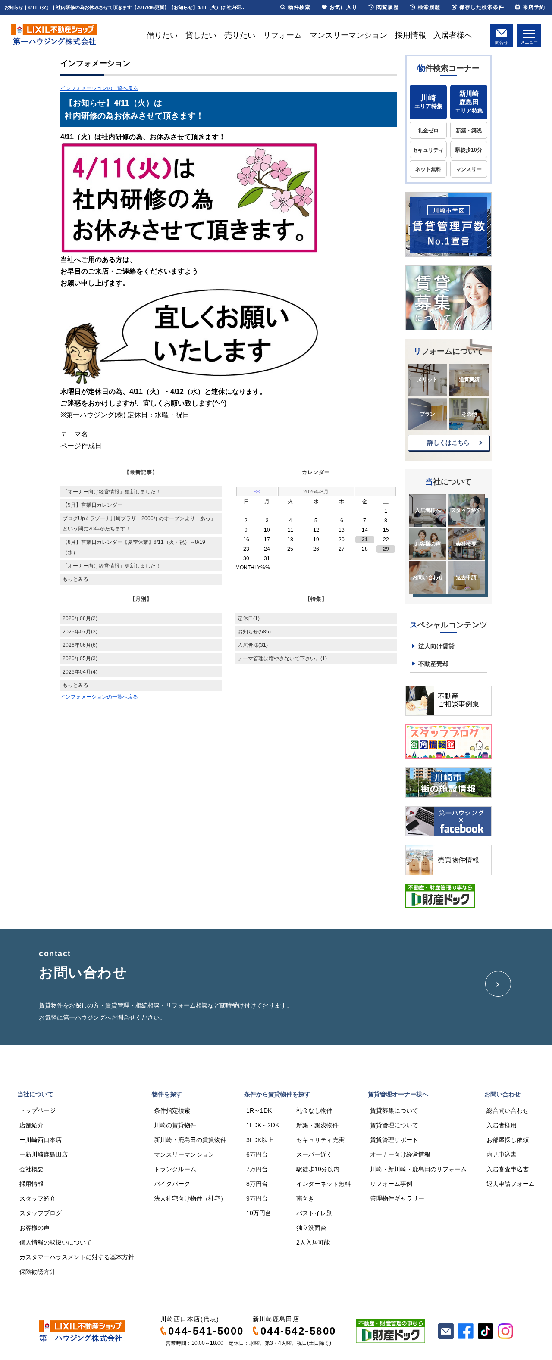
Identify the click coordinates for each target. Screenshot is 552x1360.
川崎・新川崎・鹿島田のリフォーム (418, 1169)
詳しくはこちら (448, 442)
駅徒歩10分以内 (317, 1169)
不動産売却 (433, 663)
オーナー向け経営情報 (400, 1154)
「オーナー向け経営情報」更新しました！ (112, 492)
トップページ (37, 1110)
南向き (305, 1198)
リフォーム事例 (391, 1183)
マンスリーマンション (348, 35)
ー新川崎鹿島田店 (43, 1154)
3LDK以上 (259, 1139)
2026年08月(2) (80, 618)
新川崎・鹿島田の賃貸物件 (190, 1139)
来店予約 (534, 7)
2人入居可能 (313, 1242)
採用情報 (410, 35)
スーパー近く (314, 1154)
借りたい (162, 35)
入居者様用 (501, 1125)
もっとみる (75, 579)
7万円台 (257, 1169)
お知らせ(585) (254, 632)
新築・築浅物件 (317, 1125)
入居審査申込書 (507, 1169)
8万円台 (257, 1183)
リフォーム (282, 35)
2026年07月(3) (80, 632)
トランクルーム (175, 1169)
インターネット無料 (323, 1183)
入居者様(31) (253, 645)
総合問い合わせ (507, 1110)
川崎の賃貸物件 (175, 1125)
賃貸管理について (394, 1125)
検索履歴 (429, 7)
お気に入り (343, 7)
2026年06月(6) (80, 645)
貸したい (200, 35)
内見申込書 (501, 1154)
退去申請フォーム (510, 1183)
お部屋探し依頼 (507, 1139)
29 (386, 549)
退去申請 (466, 577)
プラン (427, 414)
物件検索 (299, 7)
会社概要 (466, 544)
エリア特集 (428, 101)
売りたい (239, 35)
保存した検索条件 (481, 7)
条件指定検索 (172, 1110)
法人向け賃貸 (436, 646)
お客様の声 (428, 544)
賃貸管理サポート (394, 1139)
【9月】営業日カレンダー (92, 505)
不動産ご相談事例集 (458, 700)
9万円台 (257, 1198)
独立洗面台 (311, 1227)
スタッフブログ (40, 1213)
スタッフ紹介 (466, 510)
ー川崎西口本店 (40, 1139)
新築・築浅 (469, 131)
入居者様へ (452, 35)
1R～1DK (259, 1110)
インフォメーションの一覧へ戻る (99, 88)
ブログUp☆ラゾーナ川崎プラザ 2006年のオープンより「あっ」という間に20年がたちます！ (139, 523)
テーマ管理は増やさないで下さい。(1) (282, 658)
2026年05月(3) (80, 658)
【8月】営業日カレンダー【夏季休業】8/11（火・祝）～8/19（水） (134, 547)
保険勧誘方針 (37, 1271)
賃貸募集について (394, 1110)
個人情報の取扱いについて (55, 1242)
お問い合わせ (427, 577)
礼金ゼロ (428, 131)
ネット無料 (428, 169)
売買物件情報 (458, 860)
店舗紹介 (31, 1125)
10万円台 (258, 1213)
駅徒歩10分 (468, 150)
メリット (427, 380)
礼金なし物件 (314, 1110)
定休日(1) (249, 618)
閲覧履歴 (387, 7)
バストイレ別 (314, 1213)
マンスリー (469, 169)
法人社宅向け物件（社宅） (190, 1198)
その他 (469, 414)
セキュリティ (428, 150)
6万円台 (257, 1154)
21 (365, 540)
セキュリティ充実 (320, 1139)
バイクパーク (172, 1183)
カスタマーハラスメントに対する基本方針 (76, 1257)
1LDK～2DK (262, 1125)
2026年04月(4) (80, 672)
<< (257, 492)
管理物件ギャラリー (397, 1198)
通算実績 (469, 380)
